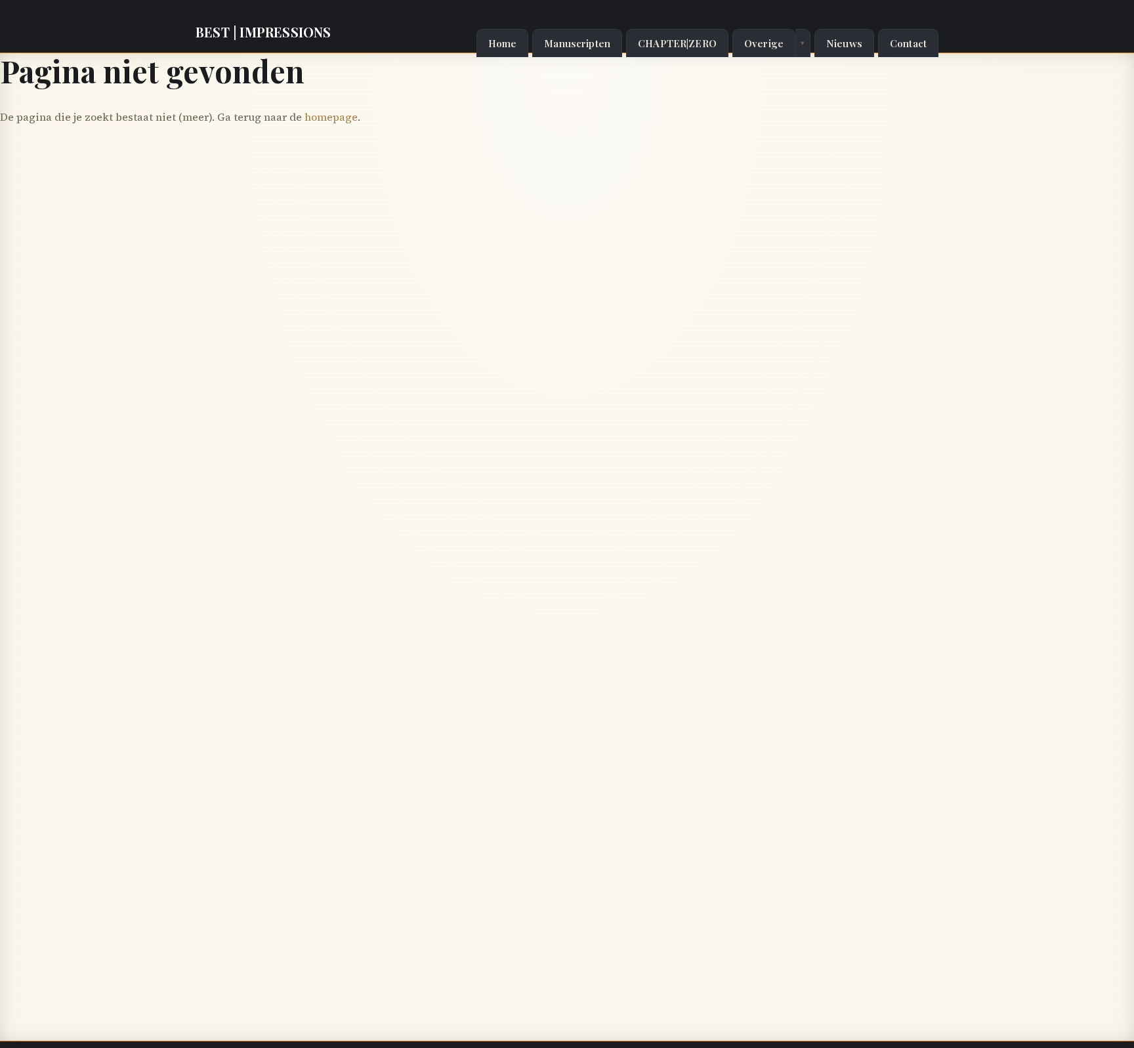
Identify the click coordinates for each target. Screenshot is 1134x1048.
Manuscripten (577, 43)
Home (502, 43)
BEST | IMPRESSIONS (263, 32)
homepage (331, 117)
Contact (908, 43)
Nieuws (844, 43)
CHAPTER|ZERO (677, 43)
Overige (764, 43)
